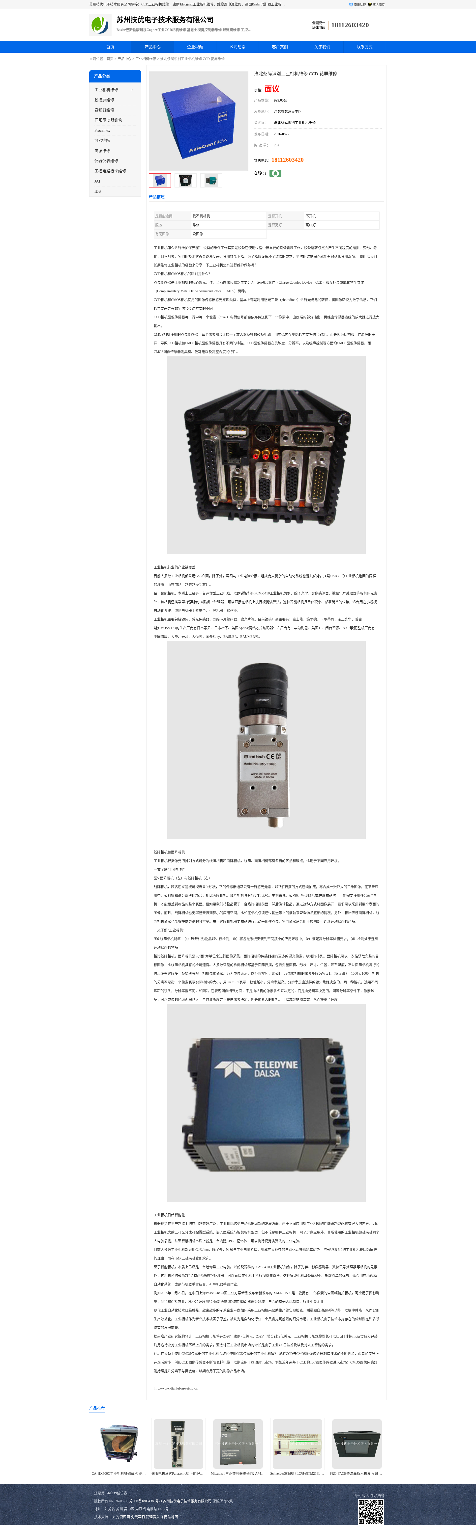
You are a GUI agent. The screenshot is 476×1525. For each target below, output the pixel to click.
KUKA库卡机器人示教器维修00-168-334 (360, 1473)
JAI (97, 181)
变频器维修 (104, 110)
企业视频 (195, 47)
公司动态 (237, 47)
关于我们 (322, 47)
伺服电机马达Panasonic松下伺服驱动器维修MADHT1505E (135, 1473)
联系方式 (365, 47)
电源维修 (102, 151)
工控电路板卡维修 (110, 171)
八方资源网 (121, 1517)
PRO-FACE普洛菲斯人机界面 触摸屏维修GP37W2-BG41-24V (316, 1473)
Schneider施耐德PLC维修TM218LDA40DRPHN (246, 1473)
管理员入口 (154, 1517)
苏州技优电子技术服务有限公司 (187, 1501)
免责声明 (138, 1517)
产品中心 (153, 47)
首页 (110, 47)
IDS (97, 191)
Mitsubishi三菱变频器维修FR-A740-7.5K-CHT (185, 1473)
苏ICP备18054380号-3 (145, 1501)
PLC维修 (102, 140)
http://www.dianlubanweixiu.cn (176, 1388)
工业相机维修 (145, 59)
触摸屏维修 (104, 100)
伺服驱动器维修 (108, 120)
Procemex (102, 130)
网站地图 (171, 1517)
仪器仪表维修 (106, 161)
